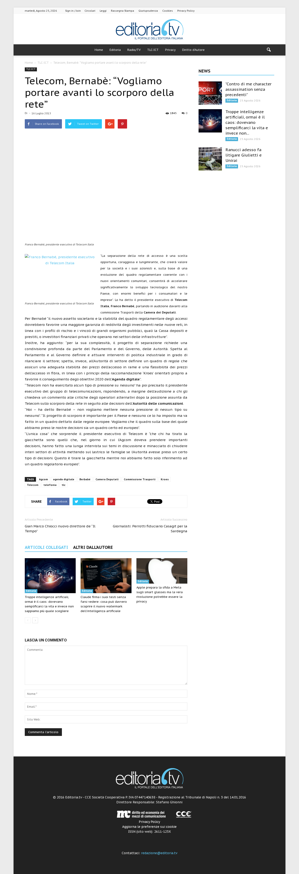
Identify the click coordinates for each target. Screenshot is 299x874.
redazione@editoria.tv (159, 853)
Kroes (165, 479)
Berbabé (84, 479)
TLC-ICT (153, 50)
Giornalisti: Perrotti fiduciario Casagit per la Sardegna (150, 528)
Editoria (115, 50)
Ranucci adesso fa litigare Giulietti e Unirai (243, 155)
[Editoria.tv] (149, 29)
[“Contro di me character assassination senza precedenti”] (210, 93)
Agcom (43, 479)
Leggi (103, 10)
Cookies (167, 10)
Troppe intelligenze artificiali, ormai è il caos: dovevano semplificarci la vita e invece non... (246, 122)
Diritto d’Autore (193, 50)
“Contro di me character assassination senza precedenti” (248, 89)
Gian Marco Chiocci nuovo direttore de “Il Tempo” (60, 528)
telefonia (50, 485)
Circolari (90, 10)
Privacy (170, 50)
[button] (268, 50)
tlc (63, 485)
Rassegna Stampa (122, 10)
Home (99, 50)
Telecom (32, 485)
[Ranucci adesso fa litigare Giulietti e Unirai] (210, 159)
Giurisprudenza (148, 10)
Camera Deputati (107, 479)
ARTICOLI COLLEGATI (46, 547)
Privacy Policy (186, 10)
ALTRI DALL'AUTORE (93, 547)
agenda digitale (63, 479)
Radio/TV (134, 50)
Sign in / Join (73, 10)
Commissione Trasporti (140, 479)
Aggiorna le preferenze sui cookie (149, 827)
